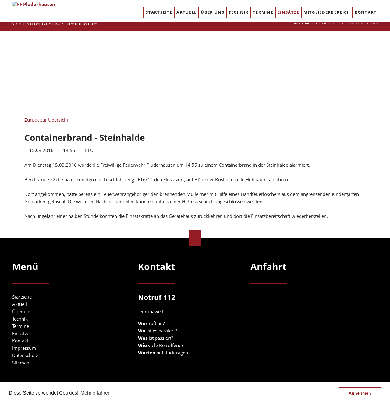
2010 (98, 64)
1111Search (384, 12)
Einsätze (329, 23)
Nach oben (195, 238)
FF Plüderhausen (301, 23)
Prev (73, 72)
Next (316, 74)
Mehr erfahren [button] (95, 392)
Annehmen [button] (360, 393)
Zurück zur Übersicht (46, 120)
